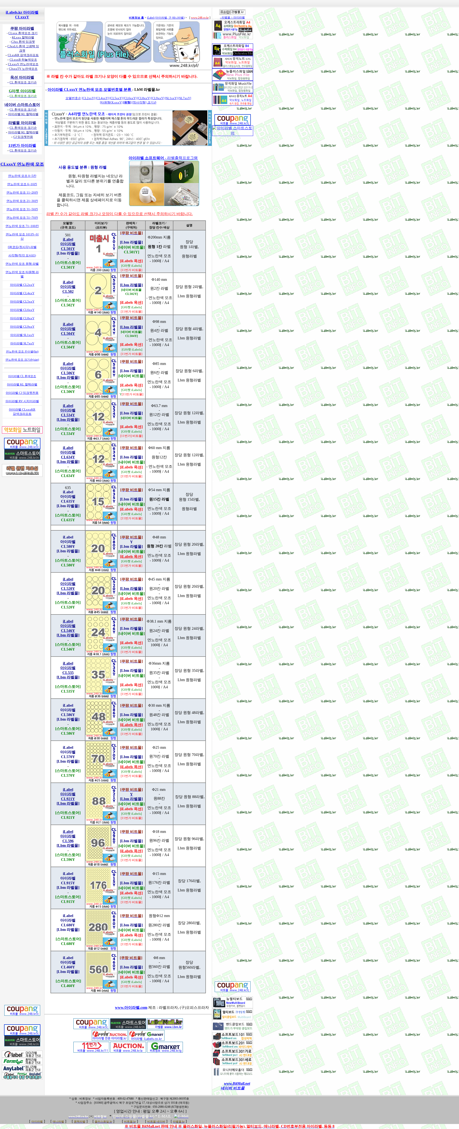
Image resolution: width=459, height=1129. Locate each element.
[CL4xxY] (102, 98)
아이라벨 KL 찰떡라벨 (22, 384)
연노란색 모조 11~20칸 (22, 192)
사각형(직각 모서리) (22, 255)
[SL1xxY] (171, 98)
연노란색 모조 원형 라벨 (22, 264)
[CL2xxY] (88, 98)
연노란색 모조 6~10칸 (22, 184)
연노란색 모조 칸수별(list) (22, 351)
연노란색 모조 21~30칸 (22, 201)
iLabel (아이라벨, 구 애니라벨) (166, 17)
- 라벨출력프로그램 (163, 158)
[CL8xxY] (143, 98)
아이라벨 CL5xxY (22, 301)
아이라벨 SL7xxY (22, 343)
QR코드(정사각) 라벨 (22, 247)
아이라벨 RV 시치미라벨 (22, 401)
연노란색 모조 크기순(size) (22, 359)
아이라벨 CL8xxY (22, 318)
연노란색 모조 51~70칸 (22, 217)
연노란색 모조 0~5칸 (22, 176)
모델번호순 (73, 98)
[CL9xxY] (157, 98)
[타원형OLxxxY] (111, 102)
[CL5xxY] (116, 98)
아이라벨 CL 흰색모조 (22, 376)
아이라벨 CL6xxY (22, 310)
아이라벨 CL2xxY (22, 285)
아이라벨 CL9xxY (22, 326)
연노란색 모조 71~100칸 (22, 226)
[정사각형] (139, 102)
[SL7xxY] (184, 98)
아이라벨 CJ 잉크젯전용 (22, 393)
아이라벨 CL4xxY (22, 293)
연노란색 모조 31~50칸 (22, 209)
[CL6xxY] (130, 98)
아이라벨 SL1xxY (22, 335)
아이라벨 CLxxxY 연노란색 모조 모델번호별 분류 (90, 89)
